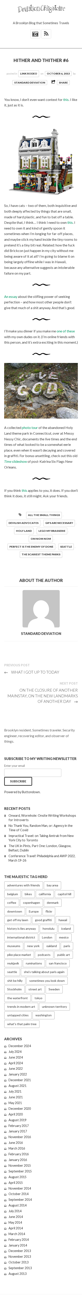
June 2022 (16, 1068)
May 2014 (15, 1222)
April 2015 (16, 1183)
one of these (66, 331)
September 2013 (20, 1268)
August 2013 (17, 1274)
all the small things (44, 515)
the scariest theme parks (41, 554)
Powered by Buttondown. (22, 792)
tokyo (38, 998)
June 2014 (16, 1217)
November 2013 (20, 1256)
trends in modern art (21, 1006)
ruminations (34, 963)
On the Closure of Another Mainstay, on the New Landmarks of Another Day (42, 695)
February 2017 (19, 1126)
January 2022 (18, 1074)
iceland (66, 928)
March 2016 (17, 1148)
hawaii (63, 920)
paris (67, 946)
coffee (11, 902)
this (66, 99)
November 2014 (20, 1188)
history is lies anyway (21, 928)
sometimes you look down (47, 980)
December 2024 (20, 1046)
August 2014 (17, 1205)
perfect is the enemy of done (31, 546)
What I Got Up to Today (31, 672)
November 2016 (20, 1137)
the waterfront (17, 998)
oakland (51, 946)
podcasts (44, 955)
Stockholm (14, 989)
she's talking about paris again (44, 972)
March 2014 (17, 1234)
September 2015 (20, 1171)
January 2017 (18, 1131)
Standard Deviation (29, 82)
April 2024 (16, 1063)
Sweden (54, 989)
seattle (66, 546)
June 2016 (16, 1142)
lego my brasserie (51, 530)
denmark (53, 902)
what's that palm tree (22, 1024)
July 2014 (15, 1211)
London (47, 937)
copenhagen (31, 902)
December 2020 (20, 1108)
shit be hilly (15, 980)
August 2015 (17, 1177)
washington (43, 1015)
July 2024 (15, 1051)
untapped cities (18, 1015)
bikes (28, 894)
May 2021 (15, 1103)
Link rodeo (28, 73)
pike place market (19, 955)
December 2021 (20, 1080)
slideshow (15, 461)
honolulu (48, 928)
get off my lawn (17, 920)
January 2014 (18, 1245)
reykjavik (13, 963)
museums (13, 946)
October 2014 (18, 1194)
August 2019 (17, 1120)
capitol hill (64, 894)
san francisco (58, 963)
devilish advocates (23, 523)
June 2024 (16, 1057)
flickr (48, 911)
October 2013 (18, 1262)
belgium (12, 894)
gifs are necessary (59, 523)
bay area (52, 885)
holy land (24, 530)
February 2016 (19, 1154)
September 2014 (20, 1199)
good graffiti (43, 920)
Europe (34, 911)
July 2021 (15, 1091)
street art (35, 989)
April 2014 (16, 1228)
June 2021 (16, 1097)
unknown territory (54, 1006)
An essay (10, 296)
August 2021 (17, 1086)
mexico (64, 937)
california (45, 894)
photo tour (30, 427)
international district (21, 937)
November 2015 (20, 1165)
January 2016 (18, 1160)
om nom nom (41, 538)
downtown (14, 911)
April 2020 (16, 1114)
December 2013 (20, 1251)
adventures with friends (23, 885)
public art (63, 955)
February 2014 (19, 1239)
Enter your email (14, 765)
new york (33, 946)
